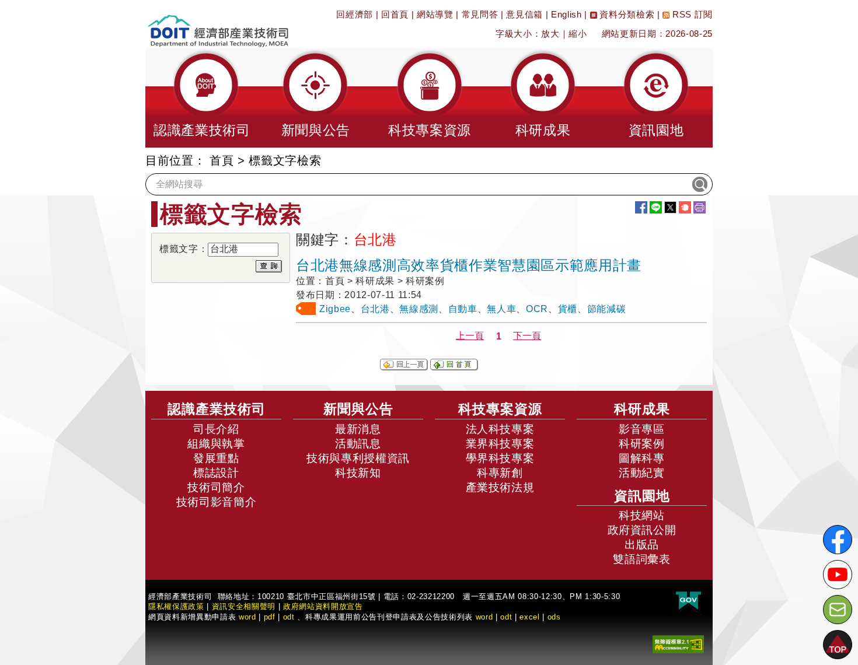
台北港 (375, 309)
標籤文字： (183, 249)
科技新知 (358, 473)
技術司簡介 (216, 487)
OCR (537, 309)
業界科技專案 (500, 444)
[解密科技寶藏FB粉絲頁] (837, 539)
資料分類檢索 (626, 14)
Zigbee (335, 309)
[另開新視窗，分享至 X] (670, 207)
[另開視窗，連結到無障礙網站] (678, 644)
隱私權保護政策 (176, 606)
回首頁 (395, 14)
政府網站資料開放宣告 (323, 606)
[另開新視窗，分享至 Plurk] (685, 207)
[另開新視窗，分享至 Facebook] (641, 207)
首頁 (221, 160)
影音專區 (642, 429)
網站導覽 (435, 14)
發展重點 (216, 458)
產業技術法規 (500, 487)
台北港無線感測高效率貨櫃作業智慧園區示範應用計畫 (468, 265)
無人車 (501, 309)
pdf (269, 616)
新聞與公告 (358, 408)
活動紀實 (642, 473)
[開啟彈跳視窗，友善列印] (699, 207)
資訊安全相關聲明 (243, 606)
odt (289, 616)
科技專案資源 (500, 408)
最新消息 (358, 429)
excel (529, 616)
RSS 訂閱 (691, 14)
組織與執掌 (216, 444)
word (484, 616)
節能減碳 (606, 309)
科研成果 (642, 408)
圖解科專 (642, 458)
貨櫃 (567, 309)
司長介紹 (216, 429)
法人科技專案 (500, 429)
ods (554, 616)
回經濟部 (354, 14)
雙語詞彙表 (641, 559)
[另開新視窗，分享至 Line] (655, 207)
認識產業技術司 (217, 408)
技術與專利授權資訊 (358, 458)
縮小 (577, 33)
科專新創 (500, 473)
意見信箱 (524, 14)
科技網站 (642, 515)
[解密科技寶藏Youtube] (837, 574)
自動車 (462, 309)
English (566, 14)
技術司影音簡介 (216, 502)
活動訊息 (358, 444)
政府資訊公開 (642, 530)
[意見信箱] (837, 609)
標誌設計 (216, 473)
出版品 (642, 544)
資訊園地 (642, 495)
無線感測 (418, 309)
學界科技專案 (500, 458)
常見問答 (480, 14)
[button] (202, 98)
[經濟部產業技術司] (218, 24)
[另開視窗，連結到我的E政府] (688, 601)
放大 (550, 33)
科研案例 (642, 444)
